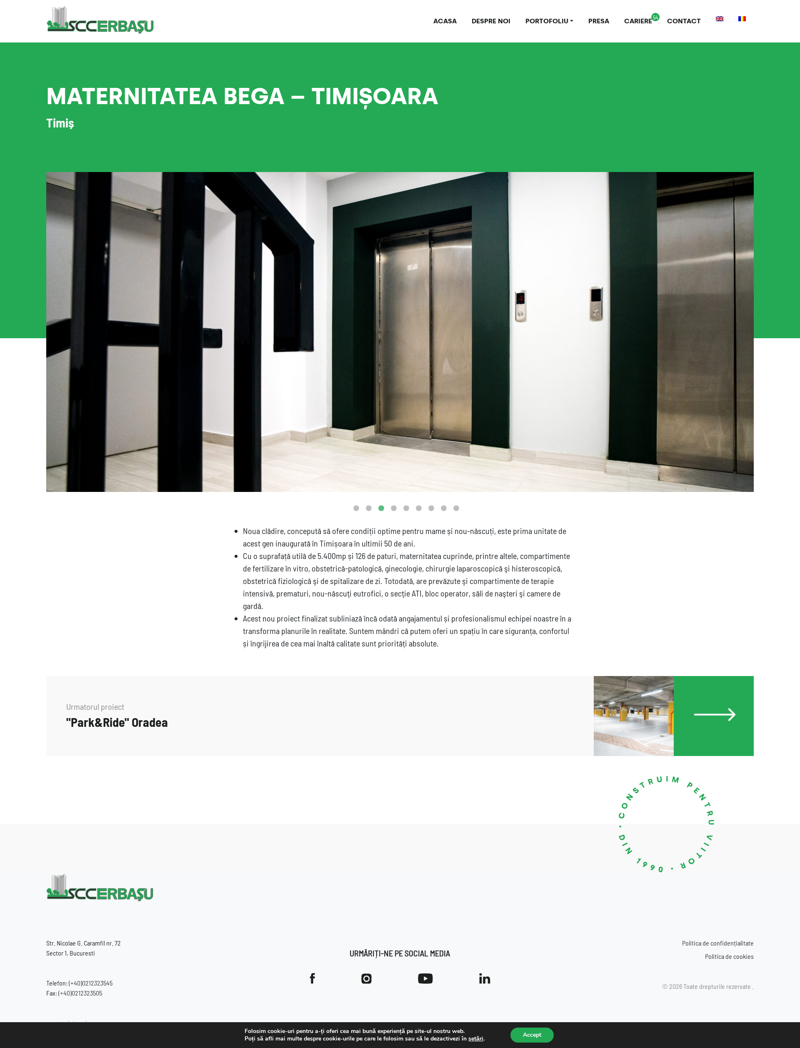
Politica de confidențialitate (718, 943)
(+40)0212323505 (80, 993)
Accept (532, 1035)
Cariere (638, 21)
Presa (598, 21)
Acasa (445, 21)
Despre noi (491, 21)
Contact (684, 21)
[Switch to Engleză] (719, 19)
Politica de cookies (729, 956)
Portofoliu (546, 21)
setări (475, 1039)
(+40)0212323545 (90, 983)
